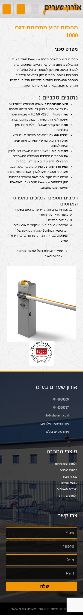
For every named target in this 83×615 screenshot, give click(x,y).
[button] (35, 9)
